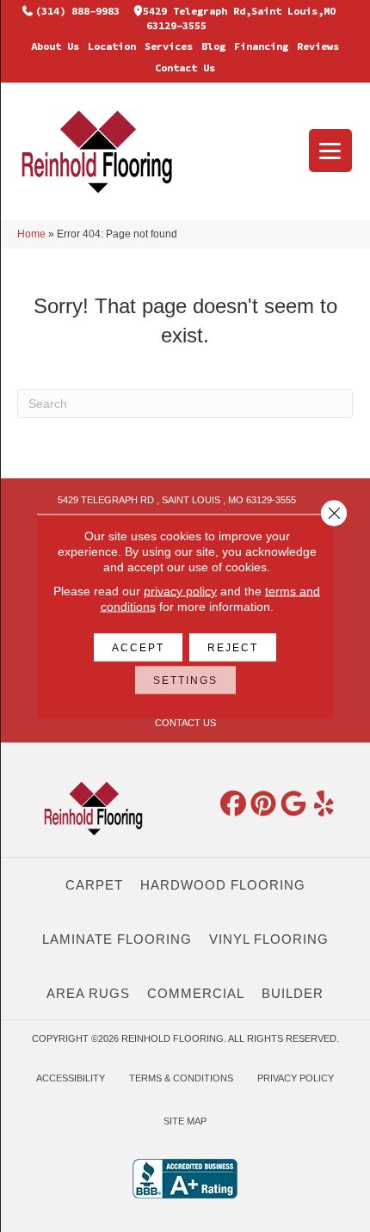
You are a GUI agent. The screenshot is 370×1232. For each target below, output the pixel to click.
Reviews (318, 46)
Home (31, 234)
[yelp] (324, 804)
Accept (138, 648)
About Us (55, 46)
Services (169, 46)
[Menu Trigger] (330, 150)
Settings (185, 681)
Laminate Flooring (117, 939)
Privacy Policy (295, 1078)
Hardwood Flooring (222, 885)
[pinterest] (264, 804)
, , (177, 500)
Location (112, 46)
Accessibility (70, 1078)
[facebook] (234, 804)
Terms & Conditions (181, 1078)
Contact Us (185, 67)
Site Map (185, 1121)
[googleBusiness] (294, 804)
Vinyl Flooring (269, 939)
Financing (261, 46)
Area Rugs (88, 993)
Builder (293, 993)
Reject (232, 648)
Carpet (94, 885)
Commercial (195, 993)
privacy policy (180, 591)
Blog (213, 46)
